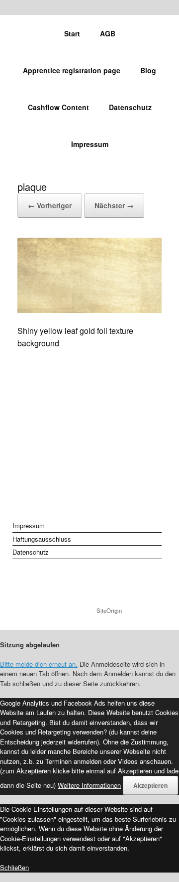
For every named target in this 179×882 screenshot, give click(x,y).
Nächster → (114, 205)
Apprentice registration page (71, 70)
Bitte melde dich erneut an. (39, 664)
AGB (107, 33)
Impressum (89, 144)
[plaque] (89, 309)
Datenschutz (130, 107)
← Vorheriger (50, 205)
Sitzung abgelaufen (30, 644)
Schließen (14, 867)
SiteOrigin (109, 610)
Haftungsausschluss (41, 539)
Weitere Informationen (89, 785)
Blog (148, 70)
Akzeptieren (150, 785)
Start (72, 33)
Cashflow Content (58, 107)
